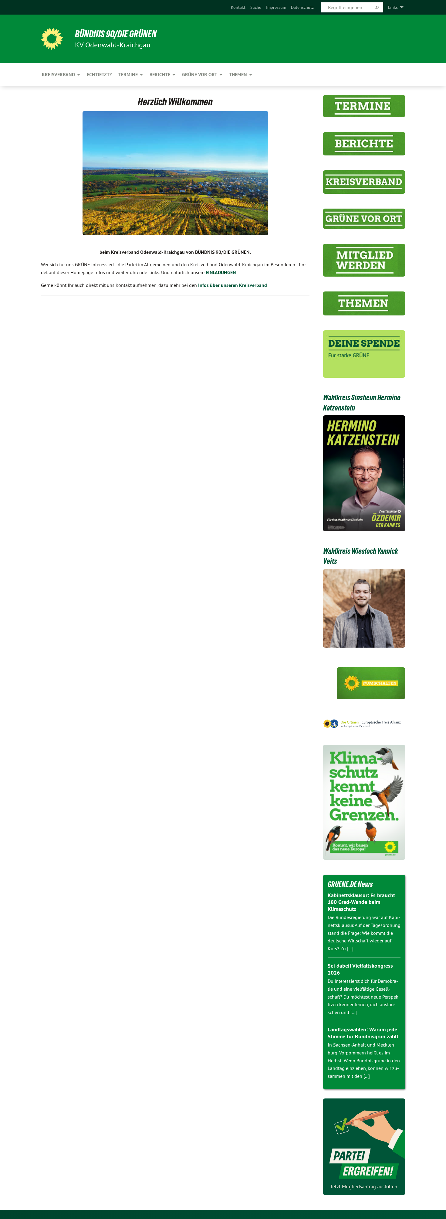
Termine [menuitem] (128, 74)
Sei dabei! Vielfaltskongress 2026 (360, 969)
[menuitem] (238, 7)
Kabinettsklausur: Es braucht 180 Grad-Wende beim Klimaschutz (361, 902)
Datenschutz (302, 7)
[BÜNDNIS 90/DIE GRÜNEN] (52, 39)
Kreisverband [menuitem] (58, 74)
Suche (255, 7)
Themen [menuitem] (238, 74)
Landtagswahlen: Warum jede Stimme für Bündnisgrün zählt (363, 1033)
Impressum (276, 7)
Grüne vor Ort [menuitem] (199, 74)
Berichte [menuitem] (160, 74)
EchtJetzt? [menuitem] (99, 74)
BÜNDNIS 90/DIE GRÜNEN (116, 34)
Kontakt (238, 7)
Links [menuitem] (393, 7)
